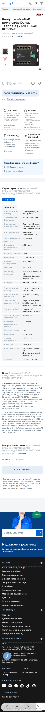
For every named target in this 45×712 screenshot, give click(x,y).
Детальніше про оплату (32, 127)
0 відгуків (19, 36)
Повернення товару (12, 633)
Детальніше (8, 151)
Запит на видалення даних (16, 626)
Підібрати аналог (16, 99)
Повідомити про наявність (20, 93)
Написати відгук (22, 470)
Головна (5, 9)
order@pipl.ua (29, 672)
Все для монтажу (11, 601)
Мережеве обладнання (21, 9)
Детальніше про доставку (9, 126)
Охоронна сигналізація (14, 582)
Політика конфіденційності (16, 630)
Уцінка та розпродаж (13, 605)
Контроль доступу (11, 590)
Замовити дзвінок (15, 171)
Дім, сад (6, 597)
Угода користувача (12, 622)
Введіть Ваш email (13, 533)
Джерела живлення (12, 575)
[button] (5, 46)
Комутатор (8, 199)
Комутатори (37, 9)
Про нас (6, 615)
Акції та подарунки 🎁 (13, 567)
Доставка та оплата (12, 619)
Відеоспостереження (13, 579)
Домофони (7, 586)
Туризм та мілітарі (11, 571)
